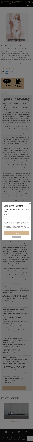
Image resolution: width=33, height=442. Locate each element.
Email (5, 214)
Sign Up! (16, 233)
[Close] (30, 203)
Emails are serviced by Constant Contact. (16, 228)
